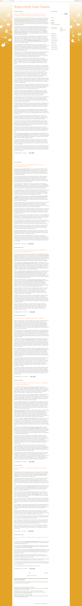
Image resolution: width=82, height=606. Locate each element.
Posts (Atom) (34, 575)
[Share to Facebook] (32, 153)
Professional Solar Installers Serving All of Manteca (29, 318)
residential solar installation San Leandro (37, 549)
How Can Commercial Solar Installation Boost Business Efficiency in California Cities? (30, 250)
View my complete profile (55, 24)
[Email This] (29, 153)
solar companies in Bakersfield (34, 428)
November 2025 (54, 40)
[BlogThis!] (30, 153)
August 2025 (53, 42)
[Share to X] (31, 153)
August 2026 (53, 35)
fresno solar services (44, 331)
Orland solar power (29, 546)
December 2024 (54, 49)
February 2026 (53, 38)
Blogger (46, 603)
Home (30, 572)
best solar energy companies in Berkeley (21, 20)
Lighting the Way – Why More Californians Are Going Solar (24, 587)
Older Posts (46, 572)
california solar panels (41, 349)
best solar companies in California (22, 558)
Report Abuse (54, 27)
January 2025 (53, 47)
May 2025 (53, 44)
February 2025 (53, 45)
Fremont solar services (34, 480)
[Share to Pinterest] (33, 153)
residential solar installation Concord (32, 541)
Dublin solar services (31, 339)
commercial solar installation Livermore (30, 388)
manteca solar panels (22, 402)
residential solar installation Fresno (34, 40)
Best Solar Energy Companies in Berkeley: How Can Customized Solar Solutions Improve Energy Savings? (30, 14)
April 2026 (53, 37)
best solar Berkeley (35, 494)
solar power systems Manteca (23, 134)
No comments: (24, 152)
